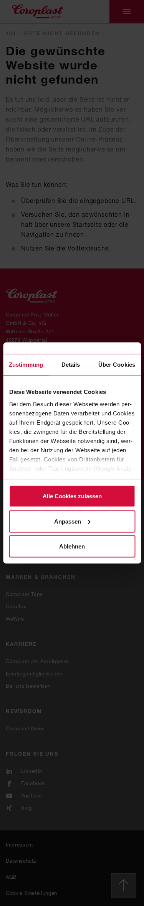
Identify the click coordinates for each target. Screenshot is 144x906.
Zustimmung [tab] (26, 364)
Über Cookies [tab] (116, 364)
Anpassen (67, 521)
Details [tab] (70, 364)
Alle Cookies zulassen (72, 496)
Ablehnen (72, 546)
